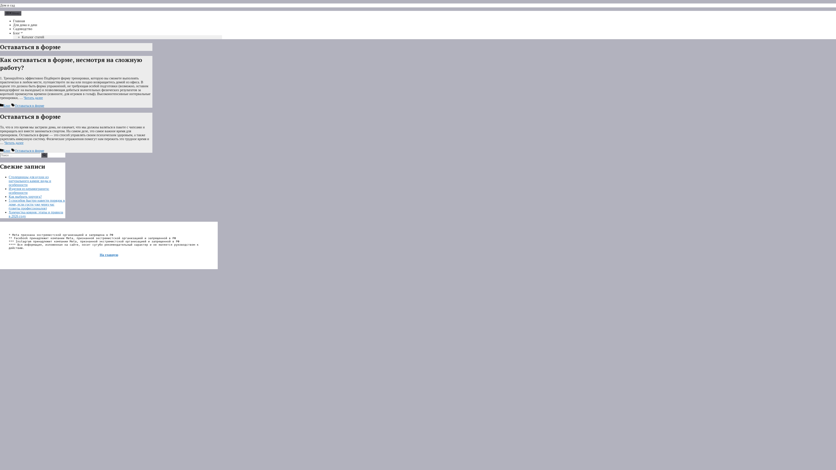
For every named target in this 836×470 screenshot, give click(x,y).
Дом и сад (7, 5)
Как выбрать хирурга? (25, 196)
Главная (19, 21)
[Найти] (44, 155)
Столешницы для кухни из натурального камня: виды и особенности (30, 181)
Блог (16, 33)
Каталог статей (33, 37)
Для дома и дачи (25, 25)
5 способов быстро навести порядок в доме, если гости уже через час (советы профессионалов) (37, 204)
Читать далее (33, 98)
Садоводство (22, 29)
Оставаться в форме (29, 105)
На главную (109, 255)
